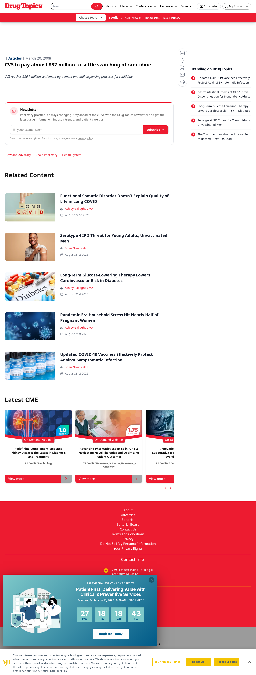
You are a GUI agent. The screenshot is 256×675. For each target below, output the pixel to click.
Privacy (128, 539)
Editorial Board (128, 524)
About (128, 510)
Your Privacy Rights (128, 548)
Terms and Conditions (128, 534)
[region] (128, 662)
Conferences (144, 6)
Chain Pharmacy (46, 155)
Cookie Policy (58, 671)
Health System (71, 155)
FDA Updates (152, 18)
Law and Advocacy (18, 155)
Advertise (128, 515)
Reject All (198, 662)
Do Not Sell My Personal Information (128, 543)
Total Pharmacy (171, 18)
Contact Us (128, 529)
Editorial (128, 519)
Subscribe (153, 130)
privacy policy (85, 138)
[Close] (249, 661)
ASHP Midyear (133, 18)
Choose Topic (88, 17)
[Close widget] (151, 580)
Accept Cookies (227, 662)
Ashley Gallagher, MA (79, 208)
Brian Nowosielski (77, 248)
